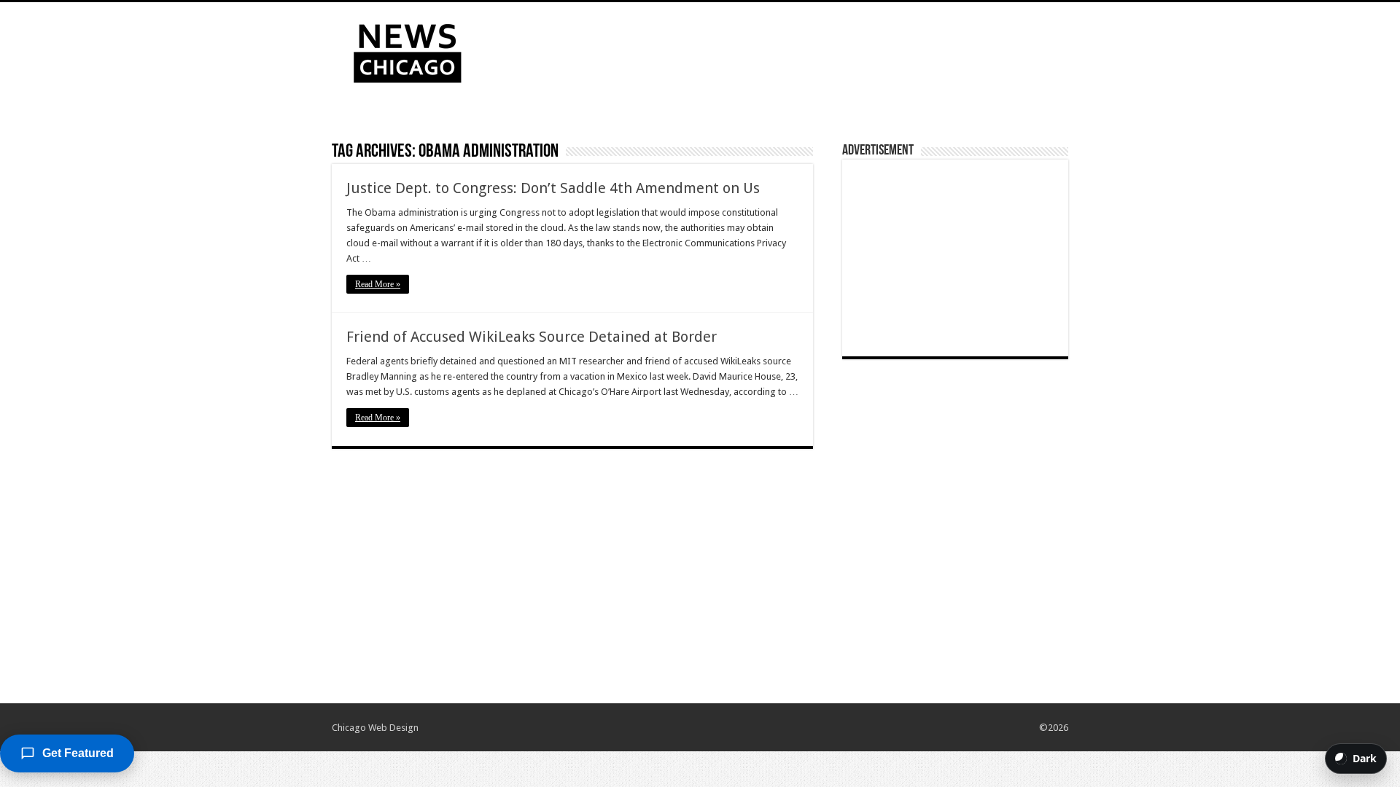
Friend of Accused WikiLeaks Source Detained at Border (531, 336)
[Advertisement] (791, 49)
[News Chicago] (407, 50)
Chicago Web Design (375, 727)
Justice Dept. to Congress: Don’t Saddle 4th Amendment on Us (553, 188)
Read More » (377, 284)
